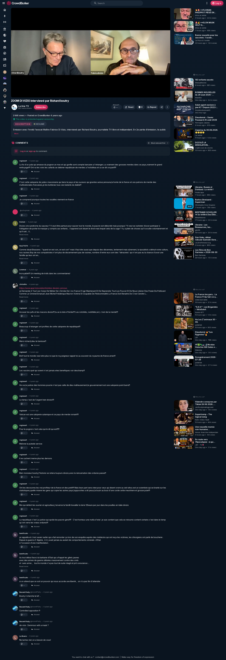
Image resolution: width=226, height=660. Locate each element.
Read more (23, 235)
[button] (116, 107)
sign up (32, 151)
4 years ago (34, 161)
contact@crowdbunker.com (107, 657)
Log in (23, 151)
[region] (90, 52)
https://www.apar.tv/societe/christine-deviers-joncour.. (43, 288)
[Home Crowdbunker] (18, 3)
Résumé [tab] (40, 124)
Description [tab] (22, 124)
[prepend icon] (95, 3)
